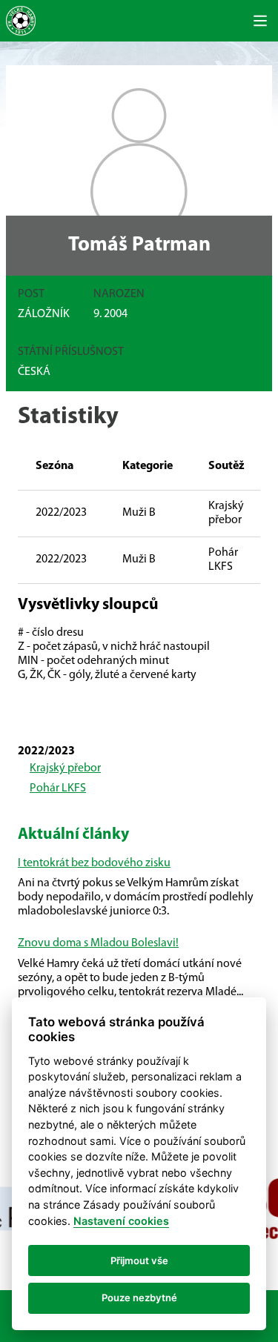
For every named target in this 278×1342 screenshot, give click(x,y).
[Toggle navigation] (260, 21)
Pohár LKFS (58, 788)
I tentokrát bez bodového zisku (94, 863)
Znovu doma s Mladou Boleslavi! (98, 943)
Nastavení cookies (121, 1221)
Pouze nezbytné (139, 1297)
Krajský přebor (65, 768)
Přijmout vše (139, 1260)
